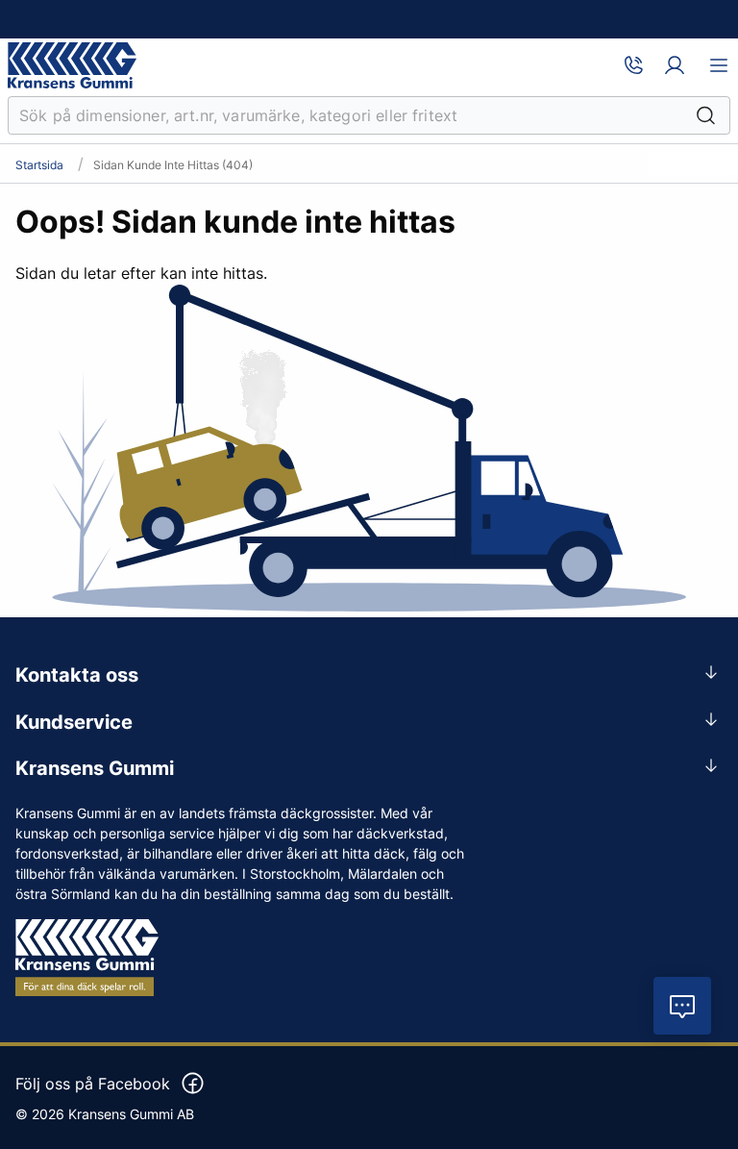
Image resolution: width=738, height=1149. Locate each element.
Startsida (39, 165)
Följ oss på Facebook (92, 1083)
